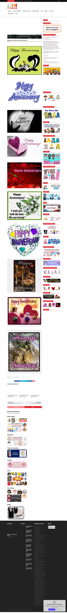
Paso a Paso (51, 11)
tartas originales (37, 598)
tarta (40, 597)
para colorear (37, 581)
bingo (35, 537)
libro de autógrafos (37, 572)
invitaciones (36, 566)
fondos (41, 552)
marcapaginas (37, 575)
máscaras (36, 580)
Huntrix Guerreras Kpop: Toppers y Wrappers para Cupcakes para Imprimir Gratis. (27, 0)
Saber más (58, 609)
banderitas (42, 535)
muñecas (40, 578)
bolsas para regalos (41, 537)
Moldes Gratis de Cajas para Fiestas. (12, 535)
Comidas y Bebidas (35, 11)
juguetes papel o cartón (38, 569)
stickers (40, 595)
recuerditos (36, 587)
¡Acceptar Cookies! (52, 609)
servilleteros (36, 592)
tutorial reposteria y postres (39, 601)
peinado (36, 583)
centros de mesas (37, 543)
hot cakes (40, 563)
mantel (43, 572)
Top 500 (16, 13)
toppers (36, 600)
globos (36, 558)
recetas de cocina (37, 586)
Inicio (9, 36)
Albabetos (10, 11)
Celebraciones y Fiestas (26, 11)
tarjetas (36, 597)
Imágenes (45, 11)
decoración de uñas (37, 547)
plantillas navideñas (37, 584)
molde (39, 577)
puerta (43, 584)
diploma (36, 549)
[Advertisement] (24, 26)
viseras (43, 603)
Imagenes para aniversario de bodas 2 (14, 403)
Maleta (36, 526)
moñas (36, 578)
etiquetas (36, 552)
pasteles (42, 581)
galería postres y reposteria (38, 555)
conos (42, 544)
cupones (41, 546)
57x (11, 377)
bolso (35, 538)
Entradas (50, 526)
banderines (36, 535)
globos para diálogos (38, 560)
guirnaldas (40, 561)
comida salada (37, 544)
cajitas (35, 540)
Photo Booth (36, 529)
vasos (35, 603)
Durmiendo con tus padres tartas (35, 403)
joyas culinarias (37, 567)
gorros (36, 561)
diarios (43, 547)
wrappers (36, 604)
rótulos (36, 589)
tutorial (41, 600)
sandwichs (40, 589)
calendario (40, 540)
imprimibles (36, 564)
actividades (36, 532)
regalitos (42, 587)
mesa (35, 577)
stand (35, 595)
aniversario (14, 377)
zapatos (41, 604)
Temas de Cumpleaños (17, 11)
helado (36, 563)
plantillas (40, 583)
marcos (42, 575)
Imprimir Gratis (11, 13)
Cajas (42, 11)
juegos (42, 567)
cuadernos (36, 546)
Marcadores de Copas (38, 527)
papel (41, 580)
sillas (41, 592)
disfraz (40, 549)
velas (39, 603)
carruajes (36, 541)
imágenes (13, 36)
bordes (40, 538)
